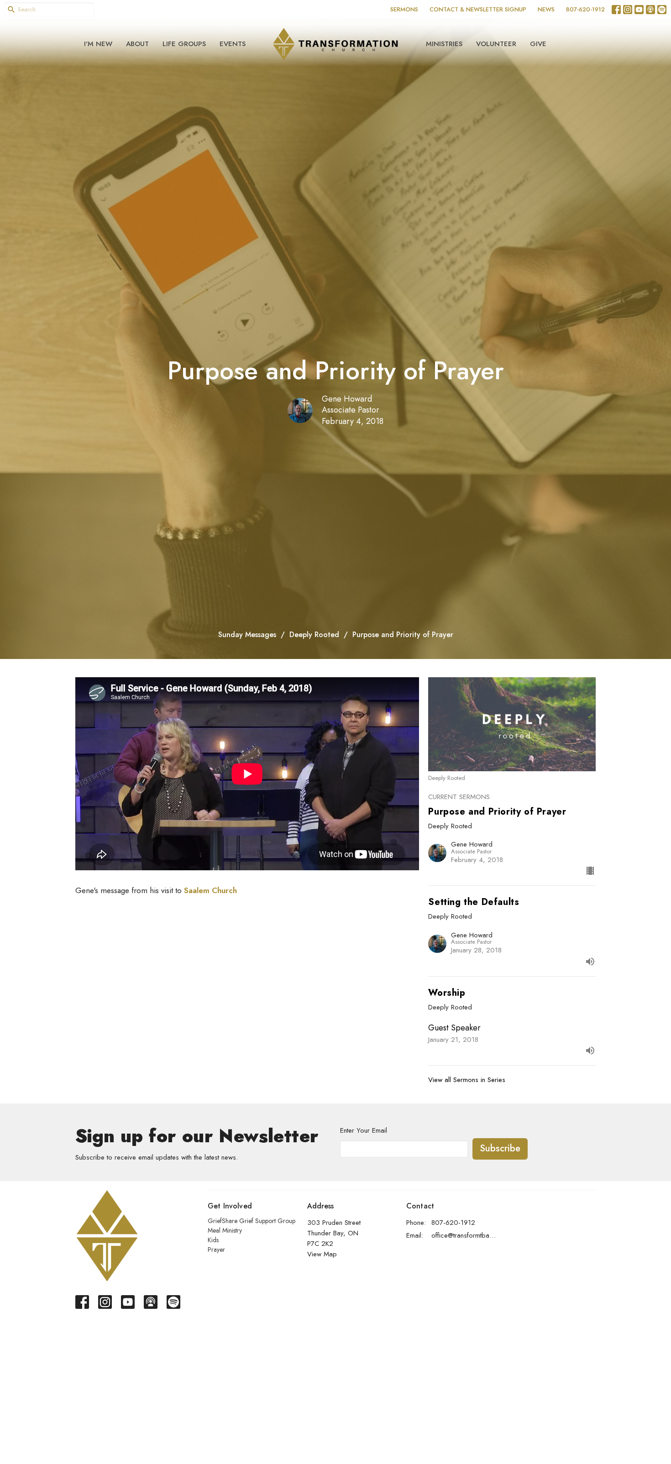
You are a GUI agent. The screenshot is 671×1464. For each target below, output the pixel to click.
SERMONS (404, 9)
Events (233, 44)
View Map (322, 1254)
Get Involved (230, 1206)
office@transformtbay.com (464, 1235)
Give (538, 44)
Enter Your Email (363, 1130)
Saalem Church (210, 890)
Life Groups (184, 44)
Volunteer (496, 44)
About (137, 44)
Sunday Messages (247, 634)
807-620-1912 (585, 9)
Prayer (216, 1249)
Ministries (444, 44)
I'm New (98, 44)
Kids (213, 1239)
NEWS (546, 9)
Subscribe (500, 1148)
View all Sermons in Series (466, 1080)
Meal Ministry (225, 1230)
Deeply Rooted (314, 634)
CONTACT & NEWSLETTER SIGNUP (478, 9)
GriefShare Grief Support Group (251, 1220)
